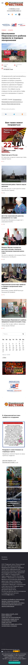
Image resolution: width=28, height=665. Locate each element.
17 (3, 347)
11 (6, 345)
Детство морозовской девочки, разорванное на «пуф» (13, 217)
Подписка (5, 559)
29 (20, 350)
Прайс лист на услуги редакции (11, 617)
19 (9, 347)
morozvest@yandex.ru (14, 10)
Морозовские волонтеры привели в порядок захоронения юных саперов (14, 286)
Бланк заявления (7, 615)
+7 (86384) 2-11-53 (14, 9)
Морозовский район (8, 109)
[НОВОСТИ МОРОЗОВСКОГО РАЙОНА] (13, 446)
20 (13, 347)
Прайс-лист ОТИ (6, 622)
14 (16, 345)
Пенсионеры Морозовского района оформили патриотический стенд (14, 321)
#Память (6, 59)
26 (10, 350)
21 (16, 347)
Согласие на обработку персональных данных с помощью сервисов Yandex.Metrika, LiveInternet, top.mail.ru (13, 601)
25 (6, 350)
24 (3, 350)
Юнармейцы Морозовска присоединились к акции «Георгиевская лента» (12, 102)
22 (20, 347)
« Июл (4, 357)
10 (3, 345)
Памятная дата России (10, 155)
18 (6, 347)
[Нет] (26, 658)
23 (23, 347)
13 (13, 345)
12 (9, 345)
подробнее (10, 655)
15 (19, 345)
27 (13, 350)
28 (16, 350)
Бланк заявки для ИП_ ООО (10, 614)
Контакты (4, 557)
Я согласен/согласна (14, 662)
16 (23, 345)
